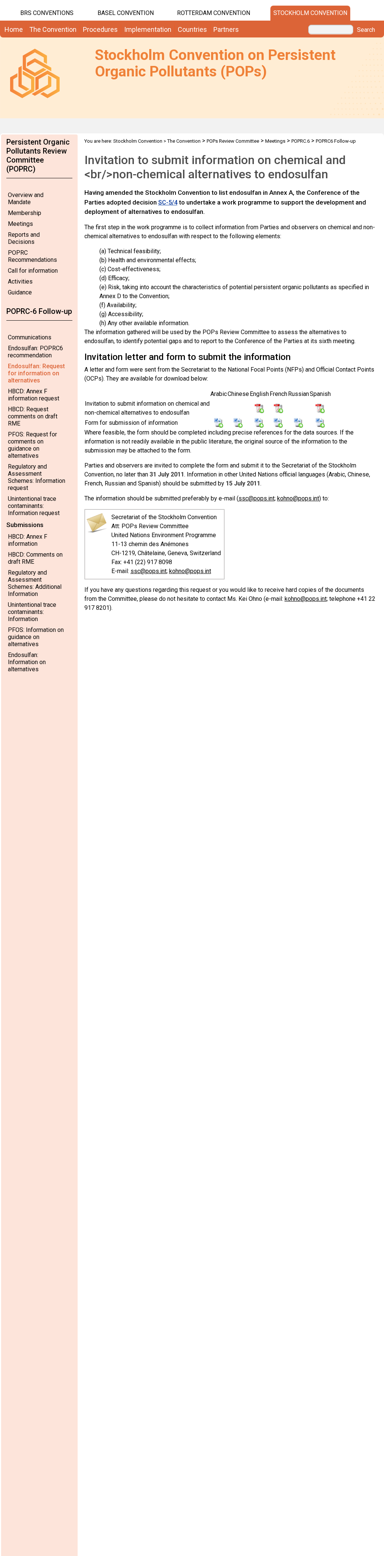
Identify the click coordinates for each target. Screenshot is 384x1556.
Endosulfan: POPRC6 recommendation (35, 352)
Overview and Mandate (26, 198)
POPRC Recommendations (32, 256)
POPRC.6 (300, 141)
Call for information (33, 270)
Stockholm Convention (310, 12)
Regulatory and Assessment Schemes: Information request (36, 477)
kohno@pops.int (298, 498)
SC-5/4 (167, 202)
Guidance (20, 292)
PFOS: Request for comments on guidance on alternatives (32, 445)
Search (366, 30)
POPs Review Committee (233, 141)
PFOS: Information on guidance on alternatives (36, 637)
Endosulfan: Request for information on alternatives (36, 373)
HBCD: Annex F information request (33, 395)
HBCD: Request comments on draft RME (32, 416)
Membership (24, 213)
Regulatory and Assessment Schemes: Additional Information (35, 583)
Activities (20, 281)
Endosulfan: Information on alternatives (27, 662)
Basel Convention (126, 12)
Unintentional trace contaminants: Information (32, 612)
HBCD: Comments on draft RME (35, 558)
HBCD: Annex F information (27, 540)
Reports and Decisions (24, 238)
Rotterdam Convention (213, 12)
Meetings (20, 223)
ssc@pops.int (256, 498)
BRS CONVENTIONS (47, 12)
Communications (29, 337)
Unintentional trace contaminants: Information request (34, 506)
